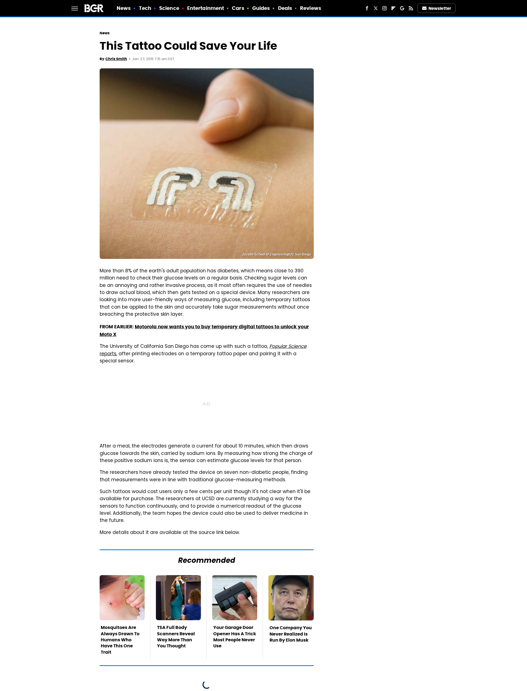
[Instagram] (384, 8)
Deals (285, 8)
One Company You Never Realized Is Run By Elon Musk (291, 634)
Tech (145, 8)
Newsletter (439, 8)
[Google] (402, 8)
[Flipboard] (393, 8)
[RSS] (411, 8)
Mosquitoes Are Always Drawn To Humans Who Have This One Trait (120, 640)
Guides (261, 8)
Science (169, 8)
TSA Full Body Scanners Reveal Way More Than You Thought (176, 637)
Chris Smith (116, 59)
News (124, 8)
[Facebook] (367, 8)
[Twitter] (376, 8)
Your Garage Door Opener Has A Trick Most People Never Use (234, 637)
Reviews (310, 8)
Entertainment (205, 8)
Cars (238, 8)
